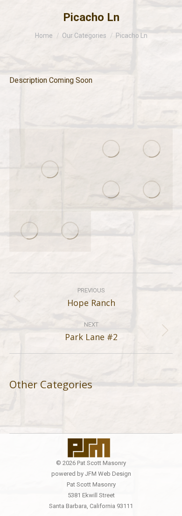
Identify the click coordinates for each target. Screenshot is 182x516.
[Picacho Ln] (50, 169)
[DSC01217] (70, 231)
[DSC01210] (111, 149)
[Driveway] (152, 190)
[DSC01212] (111, 190)
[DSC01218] (29, 231)
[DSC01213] (152, 149)
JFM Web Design (108, 473)
